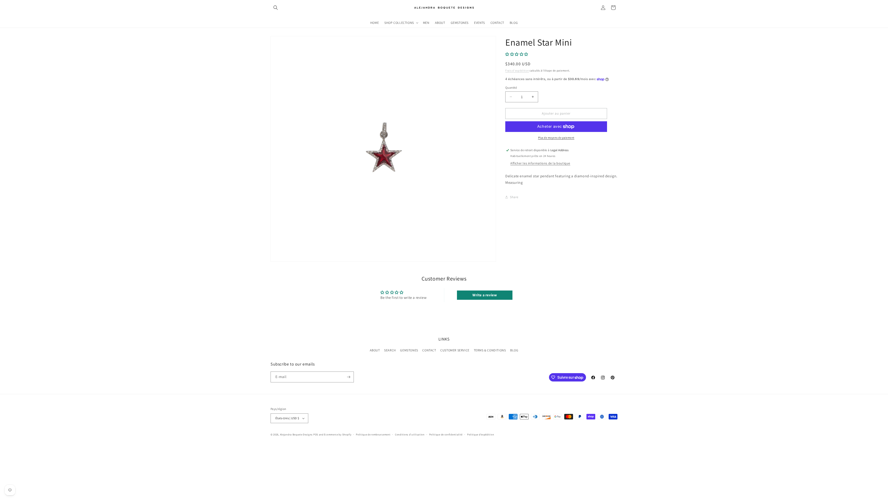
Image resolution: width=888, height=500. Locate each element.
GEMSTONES (409, 350)
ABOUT (375, 350)
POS (315, 434)
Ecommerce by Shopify (337, 434)
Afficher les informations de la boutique (540, 163)
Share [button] (514, 197)
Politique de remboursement (373, 434)
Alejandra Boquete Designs (296, 434)
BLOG (514, 350)
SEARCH (390, 350)
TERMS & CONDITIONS (490, 350)
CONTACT (429, 350)
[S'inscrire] (348, 377)
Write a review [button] (484, 295)
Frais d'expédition (517, 70)
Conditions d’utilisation (410, 434)
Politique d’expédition (480, 434)
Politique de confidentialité (446, 434)
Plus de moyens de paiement (556, 137)
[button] (276, 8)
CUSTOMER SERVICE (454, 350)
